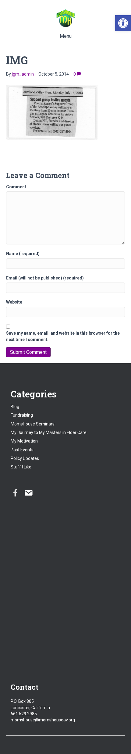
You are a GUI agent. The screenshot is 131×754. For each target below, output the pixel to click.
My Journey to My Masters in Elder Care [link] (49, 432)
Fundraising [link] (22, 415)
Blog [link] (15, 406)
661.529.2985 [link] (24, 713)
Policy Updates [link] (25, 458)
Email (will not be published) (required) (45, 278)
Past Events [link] (22, 449)
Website (14, 302)
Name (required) (23, 253)
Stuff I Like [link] (21, 466)
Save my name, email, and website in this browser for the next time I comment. (63, 336)
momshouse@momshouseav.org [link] (43, 719)
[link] (123, 23)
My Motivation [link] (24, 441)
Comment (16, 186)
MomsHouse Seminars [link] (33, 423)
